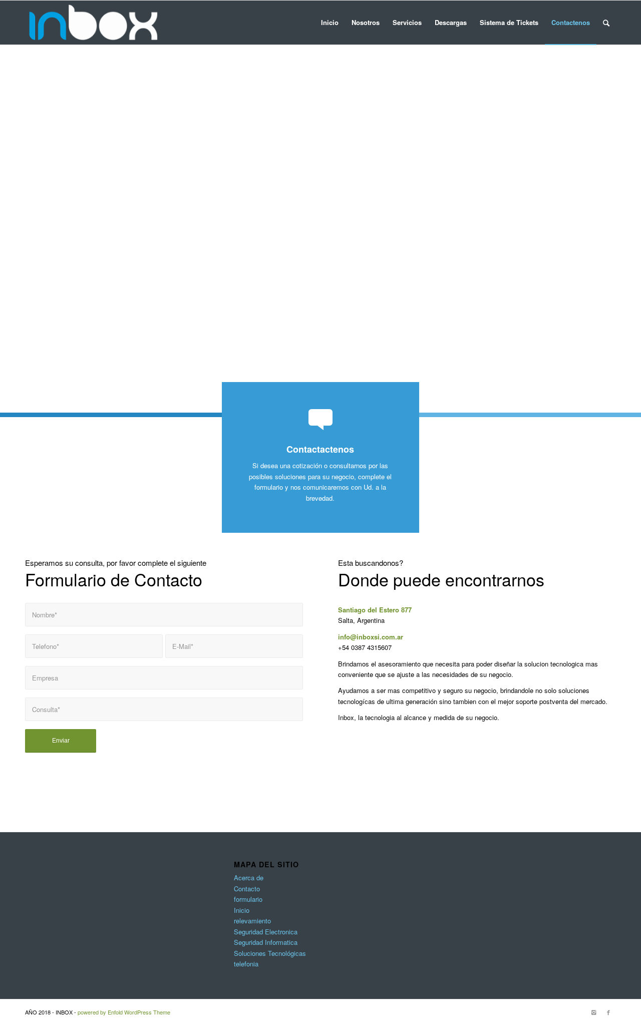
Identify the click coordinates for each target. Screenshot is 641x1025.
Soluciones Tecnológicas (270, 953)
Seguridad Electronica (265, 931)
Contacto (247, 888)
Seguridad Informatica (265, 942)
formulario (248, 899)
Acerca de (248, 877)
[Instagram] (593, 1011)
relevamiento (252, 920)
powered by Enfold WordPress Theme (124, 1012)
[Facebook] (608, 1011)
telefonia (246, 963)
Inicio (241, 910)
